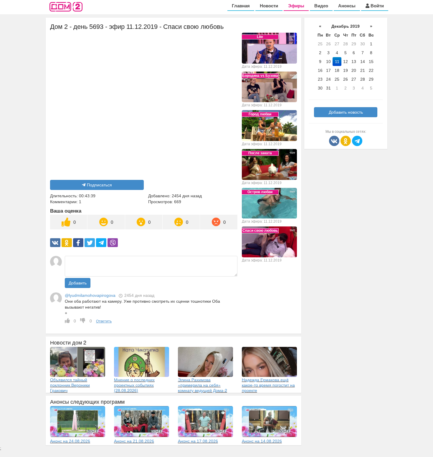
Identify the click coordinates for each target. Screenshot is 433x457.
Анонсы (347, 5)
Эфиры (296, 5)
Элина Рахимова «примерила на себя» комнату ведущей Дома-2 (202, 385)
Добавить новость (346, 112)
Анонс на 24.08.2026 (70, 441)
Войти (376, 5)
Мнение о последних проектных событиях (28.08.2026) (134, 385)
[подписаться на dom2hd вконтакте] (335, 140)
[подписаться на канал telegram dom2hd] (357, 140)
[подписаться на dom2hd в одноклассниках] (346, 140)
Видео (321, 5)
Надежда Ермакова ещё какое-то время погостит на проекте (268, 385)
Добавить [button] (78, 283)
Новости (269, 5)
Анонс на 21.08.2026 (134, 441)
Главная (241, 5)
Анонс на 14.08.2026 (262, 441)
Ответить (104, 321)
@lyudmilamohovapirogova (90, 295)
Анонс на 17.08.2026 (198, 441)
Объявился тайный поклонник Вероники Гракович (70, 385)
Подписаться (99, 185)
